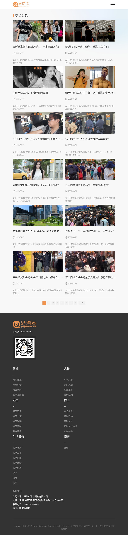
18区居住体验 (70, 426)
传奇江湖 (68, 395)
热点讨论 (17, 385)
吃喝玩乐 (68, 421)
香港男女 (68, 411)
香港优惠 (17, 468)
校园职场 (68, 416)
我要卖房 (17, 431)
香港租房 (17, 448)
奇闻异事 (68, 431)
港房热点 (17, 411)
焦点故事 (68, 390)
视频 (66, 448)
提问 (15, 473)
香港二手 (17, 453)
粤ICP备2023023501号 (83, 526)
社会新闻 (17, 390)
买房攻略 (17, 421)
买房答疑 (17, 426)
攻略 (15, 478)
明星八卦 (68, 380)
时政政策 (17, 380)
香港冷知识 (18, 395)
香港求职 (17, 458)
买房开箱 (17, 416)
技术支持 (104, 526)
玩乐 (15, 483)
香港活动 (17, 463)
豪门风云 (68, 385)
